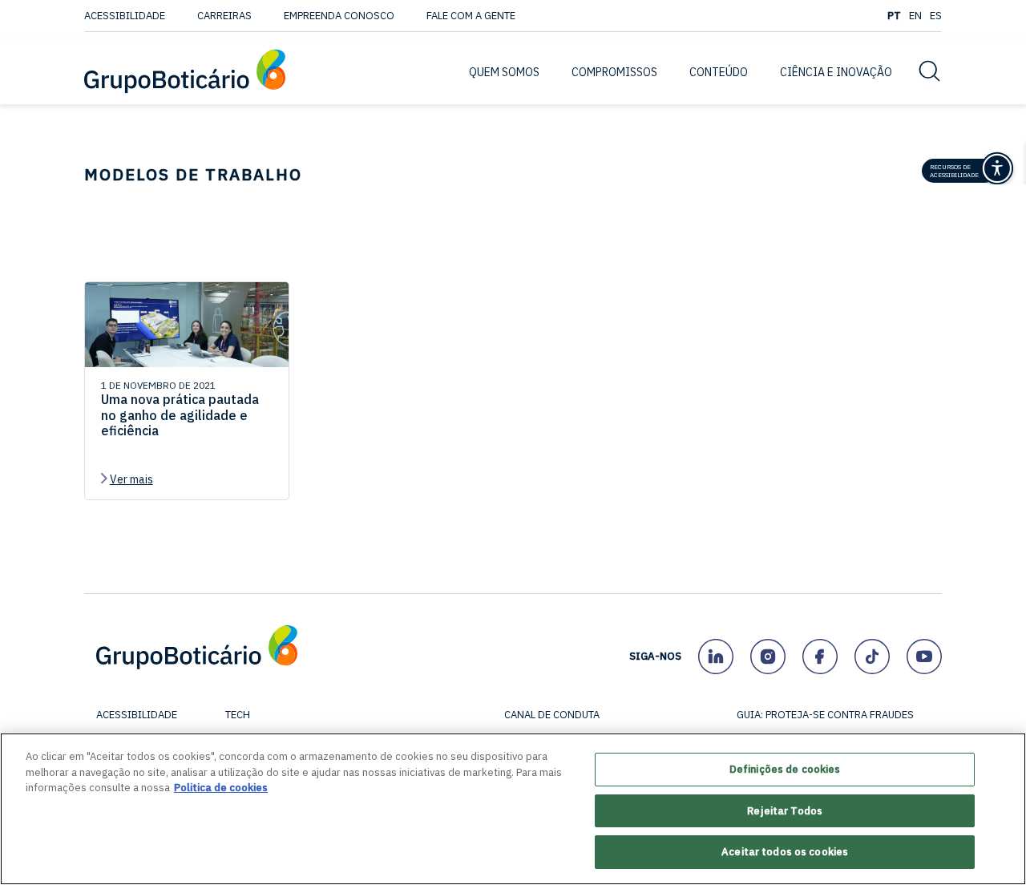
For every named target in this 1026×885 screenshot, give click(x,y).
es (936, 15)
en (915, 15)
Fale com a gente (470, 15)
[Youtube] (924, 656)
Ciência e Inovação (836, 72)
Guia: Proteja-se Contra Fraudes (825, 714)
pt (894, 15)
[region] (513, 809)
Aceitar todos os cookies (784, 852)
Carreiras (224, 15)
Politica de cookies (221, 787)
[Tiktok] (872, 656)
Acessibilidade (124, 15)
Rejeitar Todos (784, 811)
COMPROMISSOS (614, 72)
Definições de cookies (785, 769)
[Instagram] (767, 656)
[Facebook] (820, 656)
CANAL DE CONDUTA (552, 714)
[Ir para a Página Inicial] (184, 72)
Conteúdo (718, 72)
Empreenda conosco (339, 15)
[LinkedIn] (715, 656)
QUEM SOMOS (504, 72)
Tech (237, 714)
